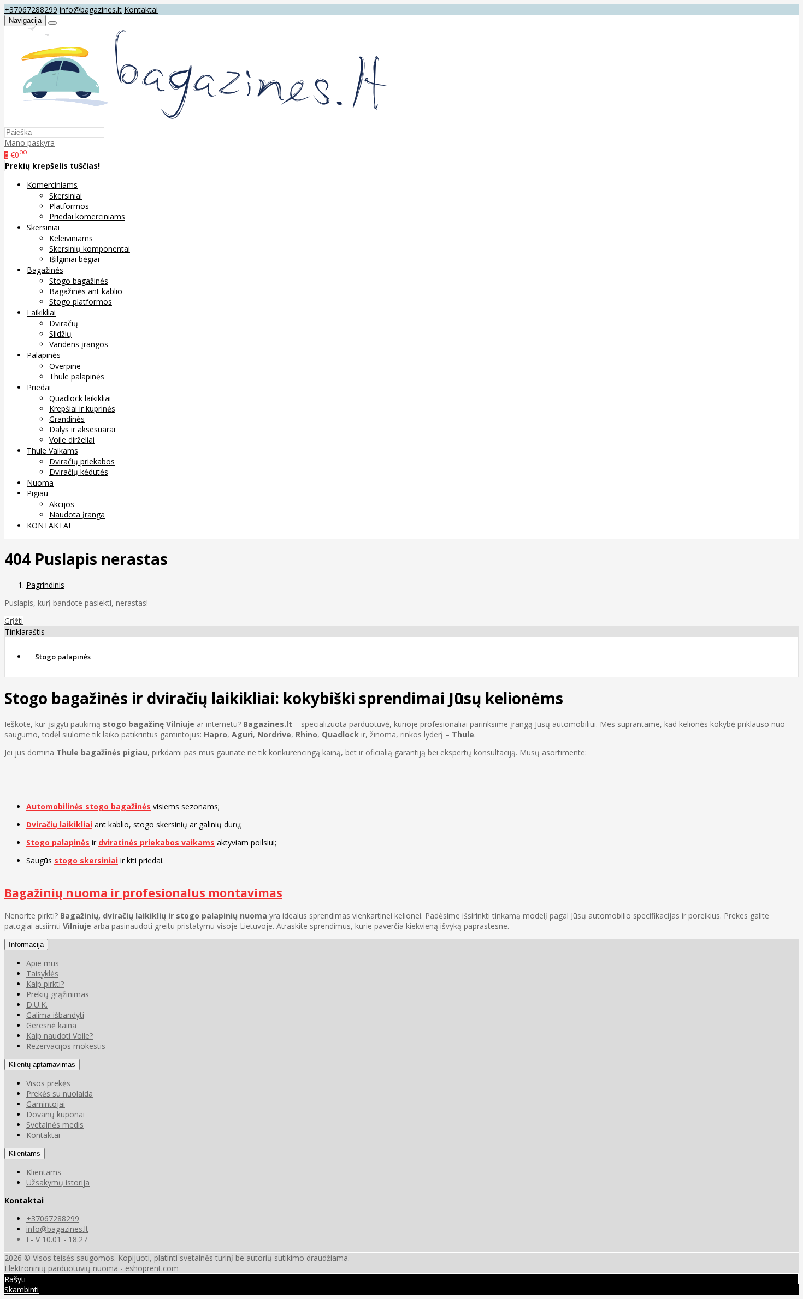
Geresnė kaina (51, 1025)
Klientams (24, 1153)
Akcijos (61, 504)
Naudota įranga (77, 514)
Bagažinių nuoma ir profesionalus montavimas (143, 893)
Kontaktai (141, 9)
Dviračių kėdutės (78, 472)
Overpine (65, 366)
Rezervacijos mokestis (65, 1046)
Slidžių (60, 334)
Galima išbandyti (55, 1015)
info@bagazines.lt (91, 9)
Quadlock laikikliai (80, 398)
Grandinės (67, 419)
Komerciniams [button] (52, 185)
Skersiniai (65, 195)
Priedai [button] (39, 387)
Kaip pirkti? (45, 984)
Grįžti (13, 621)
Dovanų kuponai (55, 1114)
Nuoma (40, 483)
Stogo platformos (80, 301)
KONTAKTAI (48, 525)
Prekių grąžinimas (57, 994)
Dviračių (63, 323)
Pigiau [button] (37, 493)
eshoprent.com (152, 1268)
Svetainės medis (55, 1124)
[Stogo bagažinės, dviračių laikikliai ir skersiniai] (199, 121)
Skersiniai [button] (43, 227)
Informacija (26, 944)
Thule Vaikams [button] (52, 450)
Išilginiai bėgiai (74, 259)
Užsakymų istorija (58, 1182)
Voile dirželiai (72, 439)
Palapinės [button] (44, 355)
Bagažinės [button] (45, 270)
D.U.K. (37, 1004)
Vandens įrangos (78, 344)
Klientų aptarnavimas (42, 1064)
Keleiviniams (71, 238)
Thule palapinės (76, 376)
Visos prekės (48, 1083)
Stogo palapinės (63, 657)
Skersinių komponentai (89, 248)
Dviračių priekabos (82, 461)
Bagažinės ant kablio (85, 291)
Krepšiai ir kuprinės (82, 408)
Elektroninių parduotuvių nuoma (61, 1268)
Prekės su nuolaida (59, 1093)
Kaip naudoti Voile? (59, 1035)
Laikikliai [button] (41, 312)
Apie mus (42, 963)
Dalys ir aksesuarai (82, 429)
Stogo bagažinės (78, 281)
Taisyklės (42, 973)
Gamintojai (45, 1104)
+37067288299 (30, 9)
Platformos (69, 206)
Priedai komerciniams (87, 216)
